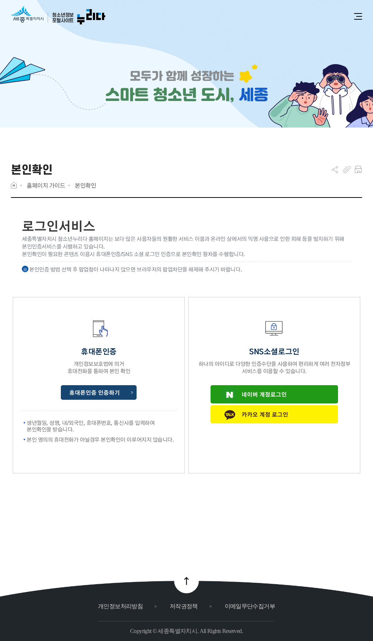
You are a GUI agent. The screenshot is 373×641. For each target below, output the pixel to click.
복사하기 (347, 169)
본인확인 (85, 185)
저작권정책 (184, 606)
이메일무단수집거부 (250, 606)
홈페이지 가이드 (46, 185)
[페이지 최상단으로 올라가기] (186, 580)
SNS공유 (335, 169)
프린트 (358, 169)
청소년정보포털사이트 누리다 (58, 15)
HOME (14, 185)
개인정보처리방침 (120, 606)
